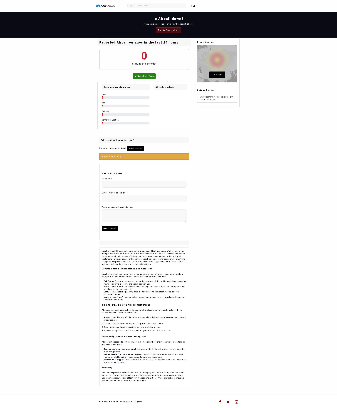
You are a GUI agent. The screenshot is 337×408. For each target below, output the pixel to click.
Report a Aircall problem (168, 30)
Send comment (110, 229)
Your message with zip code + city (118, 207)
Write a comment (135, 148)
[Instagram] (236, 402)
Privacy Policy (126, 401)
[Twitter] (228, 402)
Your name (107, 179)
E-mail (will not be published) (115, 193)
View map (217, 74)
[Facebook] (220, 402)
